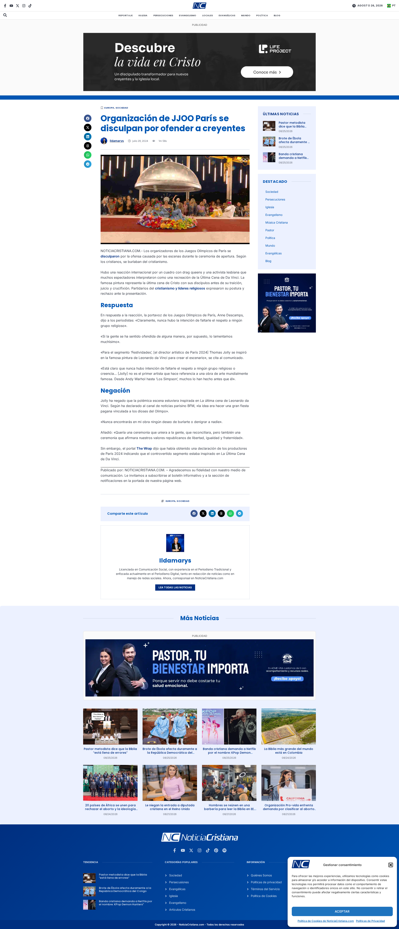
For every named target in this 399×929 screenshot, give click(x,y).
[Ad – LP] (199, 90)
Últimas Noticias (281, 113)
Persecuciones (163, 15)
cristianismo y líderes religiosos (180, 288)
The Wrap (144, 448)
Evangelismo (187, 15)
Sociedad (122, 107)
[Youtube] (11, 5)
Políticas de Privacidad (370, 921)
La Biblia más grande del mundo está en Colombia (288, 751)
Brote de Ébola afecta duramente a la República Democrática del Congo (170, 752)
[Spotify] (224, 850)
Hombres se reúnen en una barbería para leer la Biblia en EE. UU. (229, 809)
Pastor (269, 230)
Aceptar (342, 911)
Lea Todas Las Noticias (175, 587)
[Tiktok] (30, 5)
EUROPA (109, 107)
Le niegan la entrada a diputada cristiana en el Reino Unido (170, 807)
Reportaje (125, 15)
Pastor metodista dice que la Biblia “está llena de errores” (292, 128)
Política (262, 15)
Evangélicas (227, 15)
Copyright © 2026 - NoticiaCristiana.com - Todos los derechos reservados (199, 924)
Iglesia (142, 15)
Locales (207, 15)
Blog (277, 15)
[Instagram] (24, 5)
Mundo (245, 15)
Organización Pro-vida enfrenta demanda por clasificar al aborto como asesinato (288, 809)
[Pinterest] (216, 850)
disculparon (110, 256)
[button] (391, 865)
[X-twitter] (17, 5)
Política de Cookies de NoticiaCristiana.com (326, 921)
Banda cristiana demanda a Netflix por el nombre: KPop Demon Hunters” (294, 160)
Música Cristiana (276, 222)
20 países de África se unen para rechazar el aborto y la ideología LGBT (110, 809)
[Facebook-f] (5, 5)
